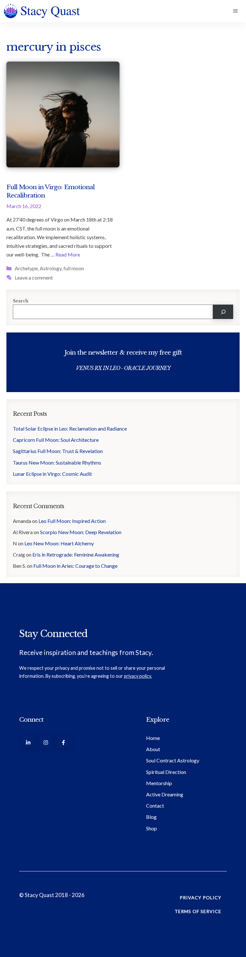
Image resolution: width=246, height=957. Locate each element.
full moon (73, 268)
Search (21, 301)
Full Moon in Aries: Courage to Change (75, 566)
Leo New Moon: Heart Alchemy (59, 543)
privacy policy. (138, 676)
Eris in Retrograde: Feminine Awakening (75, 554)
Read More (67, 254)
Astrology (51, 268)
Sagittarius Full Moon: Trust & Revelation (58, 451)
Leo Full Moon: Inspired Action (72, 521)
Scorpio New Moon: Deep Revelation (80, 532)
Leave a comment (34, 277)
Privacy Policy (200, 897)
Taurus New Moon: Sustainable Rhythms (57, 462)
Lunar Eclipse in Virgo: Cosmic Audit (52, 474)
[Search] (223, 312)
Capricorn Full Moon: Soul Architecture (56, 440)
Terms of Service (198, 911)
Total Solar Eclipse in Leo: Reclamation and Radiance (70, 428)
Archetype (26, 268)
